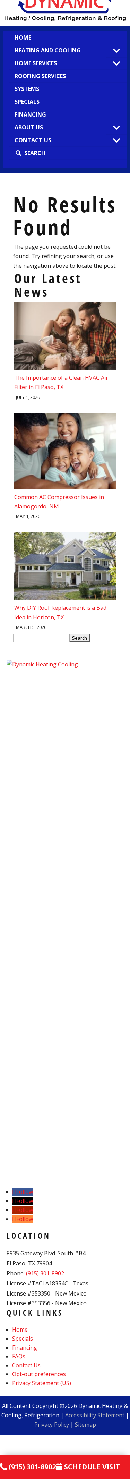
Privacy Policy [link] (51, 1424)
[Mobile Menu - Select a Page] (116, 51)
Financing (30, 114)
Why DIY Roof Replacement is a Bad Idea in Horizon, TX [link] (60, 612)
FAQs (18, 1356)
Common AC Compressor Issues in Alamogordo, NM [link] (59, 501)
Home (23, 37)
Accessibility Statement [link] (94, 1415)
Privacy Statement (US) (41, 1383)
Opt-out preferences (39, 1374)
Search (34, 153)
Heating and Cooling (48, 50)
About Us (29, 127)
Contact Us (33, 140)
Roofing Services (40, 76)
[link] (65, 368)
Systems (27, 89)
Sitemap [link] (85, 1424)
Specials (27, 101)
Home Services (36, 63)
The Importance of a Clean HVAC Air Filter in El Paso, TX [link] (61, 382)
